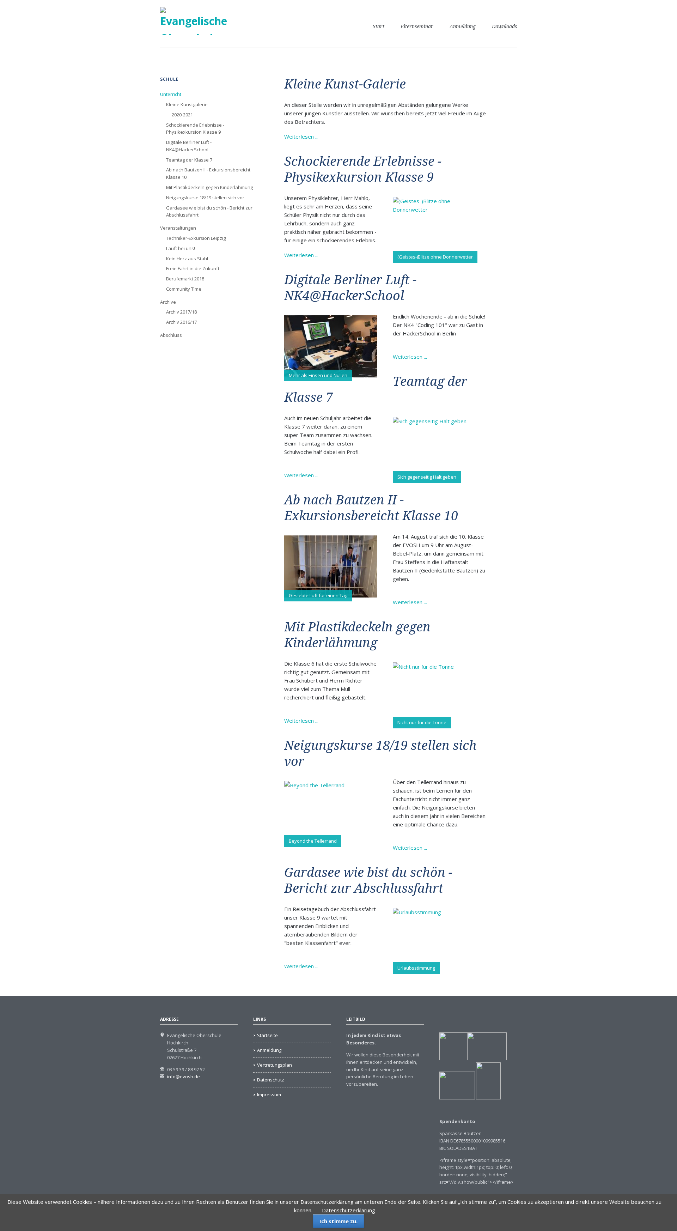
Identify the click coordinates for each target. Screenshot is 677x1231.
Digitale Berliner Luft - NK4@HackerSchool (189, 146)
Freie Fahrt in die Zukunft (192, 268)
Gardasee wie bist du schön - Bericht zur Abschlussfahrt (209, 211)
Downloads (504, 26)
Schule (169, 79)
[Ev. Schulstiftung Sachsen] (470, 1097)
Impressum (269, 1094)
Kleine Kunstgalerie (187, 104)
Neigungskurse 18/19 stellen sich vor (205, 197)
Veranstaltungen (178, 228)
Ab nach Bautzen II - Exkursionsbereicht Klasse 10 (208, 173)
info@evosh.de (183, 1076)
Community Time (183, 289)
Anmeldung (463, 26)
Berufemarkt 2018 (185, 278)
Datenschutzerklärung (348, 1210)
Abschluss (171, 335)
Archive (168, 302)
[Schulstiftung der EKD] (453, 1058)
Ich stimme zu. (338, 1221)
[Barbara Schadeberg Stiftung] (487, 1058)
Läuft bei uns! (180, 248)
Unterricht (170, 94)
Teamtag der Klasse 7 (189, 160)
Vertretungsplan (274, 1065)
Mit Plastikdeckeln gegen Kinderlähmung (209, 187)
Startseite (267, 1035)
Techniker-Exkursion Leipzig (196, 238)
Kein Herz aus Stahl (187, 258)
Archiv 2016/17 (181, 322)
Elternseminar (417, 26)
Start (378, 26)
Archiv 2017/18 (181, 312)
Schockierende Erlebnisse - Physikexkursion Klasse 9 (195, 128)
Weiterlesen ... (301, 136)
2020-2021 (182, 114)
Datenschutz (270, 1080)
